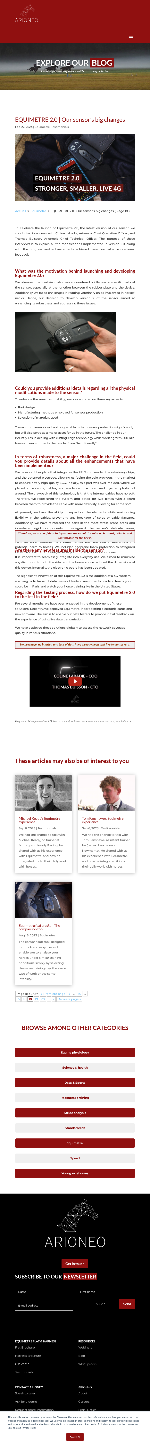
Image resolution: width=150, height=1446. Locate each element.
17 (24, 999)
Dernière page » (69, 999)
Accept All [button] (75, 1437)
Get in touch (74, 1263)
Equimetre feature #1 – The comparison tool (39, 927)
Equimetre (42, 127)
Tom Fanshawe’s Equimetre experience (102, 820)
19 (36, 999)
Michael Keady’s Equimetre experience (39, 820)
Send (127, 1304)
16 (18, 999)
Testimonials (60, 127)
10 (79, 994)
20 (43, 999)
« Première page (53, 994)
